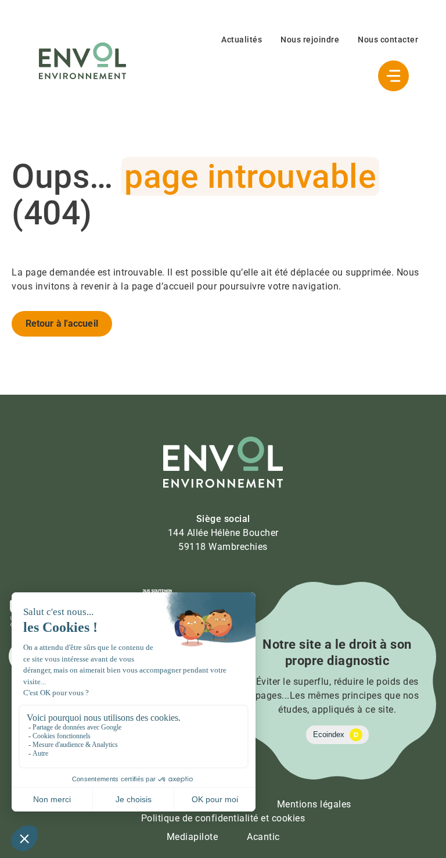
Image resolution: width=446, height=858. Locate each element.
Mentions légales (314, 804)
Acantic (263, 836)
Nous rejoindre (309, 39)
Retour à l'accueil (62, 323)
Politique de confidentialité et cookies (223, 818)
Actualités (241, 39)
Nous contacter (388, 39)
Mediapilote (192, 836)
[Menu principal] (393, 75)
